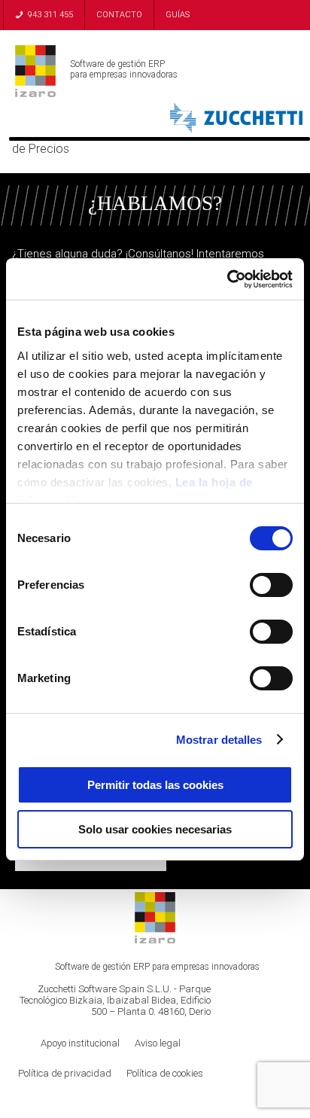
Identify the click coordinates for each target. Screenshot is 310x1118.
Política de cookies (164, 1073)
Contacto (119, 15)
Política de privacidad (64, 1073)
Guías (178, 15)
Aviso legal (158, 1043)
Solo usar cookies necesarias (155, 829)
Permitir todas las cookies (155, 784)
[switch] (271, 585)
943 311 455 (50, 15)
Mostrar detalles (219, 739)
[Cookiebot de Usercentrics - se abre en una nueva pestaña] (227, 279)
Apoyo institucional (80, 1043)
